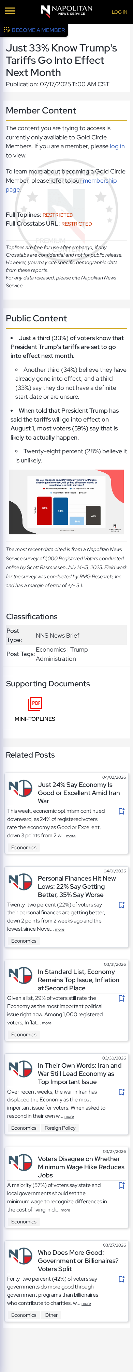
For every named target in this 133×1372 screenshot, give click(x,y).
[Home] (66, 12)
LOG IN (119, 12)
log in (117, 146)
